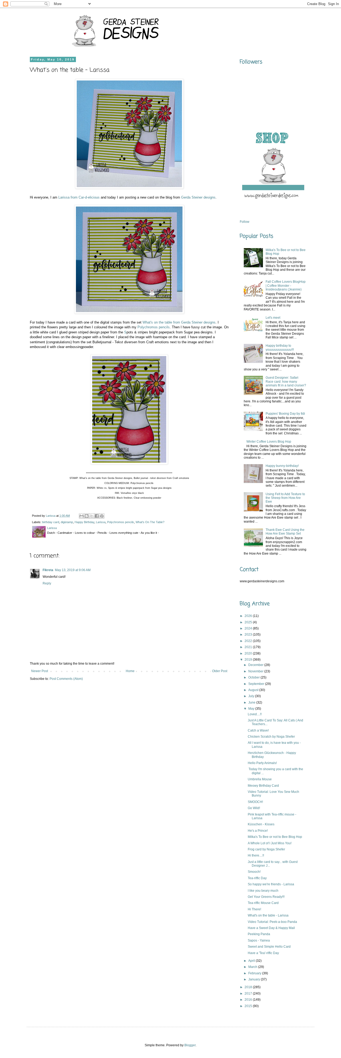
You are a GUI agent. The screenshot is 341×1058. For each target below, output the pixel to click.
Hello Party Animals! (262, 763)
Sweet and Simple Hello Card (269, 946)
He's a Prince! (258, 831)
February (255, 973)
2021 (249, 647)
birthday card (50, 522)
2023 (249, 634)
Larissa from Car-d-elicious (79, 197)
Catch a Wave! (258, 730)
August (253, 690)
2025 (249, 622)
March (253, 967)
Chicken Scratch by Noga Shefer (271, 736)
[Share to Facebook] (96, 516)
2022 (249, 641)
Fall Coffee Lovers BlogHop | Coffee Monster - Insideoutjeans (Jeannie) (286, 285)
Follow (244, 222)
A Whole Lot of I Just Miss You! (269, 843)
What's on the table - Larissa (268, 915)
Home (130, 671)
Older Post (219, 671)
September (256, 684)
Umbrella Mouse (260, 779)
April (252, 961)
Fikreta (48, 570)
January (254, 979)
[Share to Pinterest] (101, 516)
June (252, 702)
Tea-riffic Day (257, 878)
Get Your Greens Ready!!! (266, 897)
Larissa (100, 522)
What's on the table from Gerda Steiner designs (179, 322)
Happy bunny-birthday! (282, 466)
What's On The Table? (150, 522)
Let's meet (273, 318)
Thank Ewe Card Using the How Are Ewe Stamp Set (285, 531)
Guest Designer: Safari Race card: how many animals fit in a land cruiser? (286, 381)
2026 (249, 616)
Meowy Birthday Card (263, 786)
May (251, 708)
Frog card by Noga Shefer (266, 849)
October (254, 677)
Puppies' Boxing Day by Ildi (285, 413)
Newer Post (39, 671)
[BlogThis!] (86, 516)
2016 (249, 1000)
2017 (249, 993)
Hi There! (254, 909)
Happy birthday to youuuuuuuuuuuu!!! (280, 347)
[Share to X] (91, 516)
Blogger (190, 1045)
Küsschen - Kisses (261, 824)
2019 (249, 659)
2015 (249, 1006)
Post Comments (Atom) (66, 679)
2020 (249, 653)
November (256, 671)
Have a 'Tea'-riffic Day (263, 953)
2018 (249, 987)
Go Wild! (254, 808)
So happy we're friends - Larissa (271, 884)
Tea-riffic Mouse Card (263, 903)
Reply (47, 583)
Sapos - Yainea (259, 940)
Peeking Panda (259, 934)
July (251, 696)
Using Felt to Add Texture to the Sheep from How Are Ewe (285, 498)
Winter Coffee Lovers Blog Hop (268, 441)
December (256, 665)
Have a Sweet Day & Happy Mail (271, 928)
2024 (249, 628)
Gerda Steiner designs (198, 197)
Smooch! (254, 872)
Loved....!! (255, 714)
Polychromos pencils (153, 327)
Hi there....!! (256, 855)
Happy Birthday (84, 522)
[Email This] (81, 516)
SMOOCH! (255, 802)
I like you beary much (263, 891)
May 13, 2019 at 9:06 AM (73, 570)
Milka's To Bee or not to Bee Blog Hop (275, 837)
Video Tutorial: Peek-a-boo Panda (272, 922)
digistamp (67, 522)
